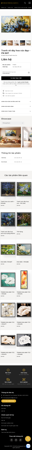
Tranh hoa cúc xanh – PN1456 (7, 202)
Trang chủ (3, 7)
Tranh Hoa (10, 7)
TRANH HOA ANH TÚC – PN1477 (7, 323)
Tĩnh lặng (20, 231)
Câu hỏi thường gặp (5, 417)
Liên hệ (3, 411)
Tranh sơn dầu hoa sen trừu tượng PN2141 (8, 232)
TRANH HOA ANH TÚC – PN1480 (23, 353)
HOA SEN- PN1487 (6, 262)
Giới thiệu (3, 408)
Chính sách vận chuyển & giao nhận (9, 425)
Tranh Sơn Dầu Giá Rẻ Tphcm (8, 432)
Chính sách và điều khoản (7, 423)
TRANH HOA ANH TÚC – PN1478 (23, 323)
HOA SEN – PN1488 (23, 262)
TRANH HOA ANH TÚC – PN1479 (7, 353)
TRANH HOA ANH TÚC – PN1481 (7, 293)
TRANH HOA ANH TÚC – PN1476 (23, 293)
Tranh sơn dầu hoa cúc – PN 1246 (23, 202)
